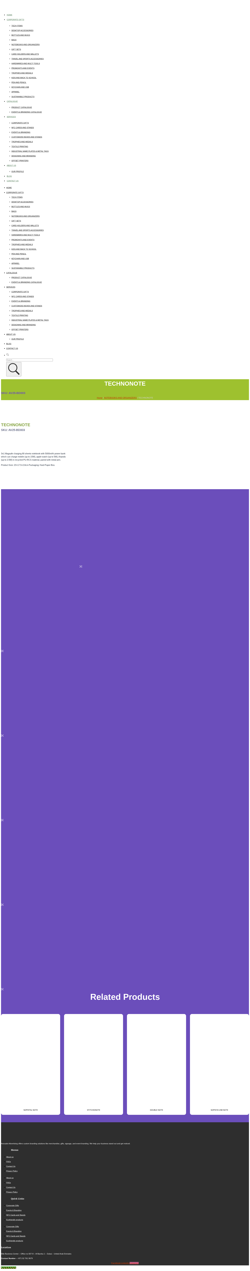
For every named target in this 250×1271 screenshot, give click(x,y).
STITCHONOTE (93, 1110)
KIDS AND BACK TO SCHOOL (23, 78)
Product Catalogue (21, 107)
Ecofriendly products (14, 1220)
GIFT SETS (16, 49)
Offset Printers (19, 161)
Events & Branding (20, 132)
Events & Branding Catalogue (26, 112)
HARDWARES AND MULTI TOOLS (25, 63)
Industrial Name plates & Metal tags (30, 151)
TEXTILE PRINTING (19, 146)
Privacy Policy (12, 1171)
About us (11, 165)
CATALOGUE (12, 101)
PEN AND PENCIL (18, 82)
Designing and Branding (23, 156)
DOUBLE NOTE (156, 1110)
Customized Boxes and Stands (26, 137)
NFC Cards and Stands (22, 128)
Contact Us (12, 181)
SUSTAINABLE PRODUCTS (22, 97)
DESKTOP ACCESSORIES (22, 30)
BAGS (13, 40)
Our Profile (17, 171)
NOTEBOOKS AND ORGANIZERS (25, 44)
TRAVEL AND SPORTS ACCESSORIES (27, 59)
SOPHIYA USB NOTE (219, 1110)
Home (9, 15)
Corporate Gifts (15, 20)
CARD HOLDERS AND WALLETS (25, 54)
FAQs (8, 1162)
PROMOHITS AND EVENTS (22, 68)
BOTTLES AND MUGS (20, 35)
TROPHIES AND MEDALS (22, 73)
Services (11, 117)
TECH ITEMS (17, 26)
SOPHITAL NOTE (30, 1110)
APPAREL (15, 92)
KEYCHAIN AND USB (20, 87)
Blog (9, 176)
